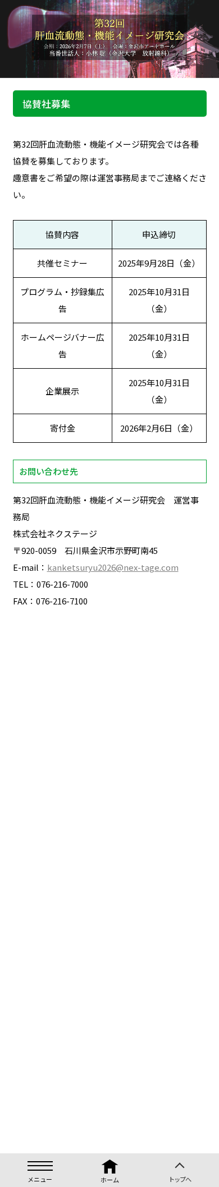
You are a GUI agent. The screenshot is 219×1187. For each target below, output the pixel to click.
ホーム (110, 1179)
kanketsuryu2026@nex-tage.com (113, 567)
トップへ (179, 1175)
